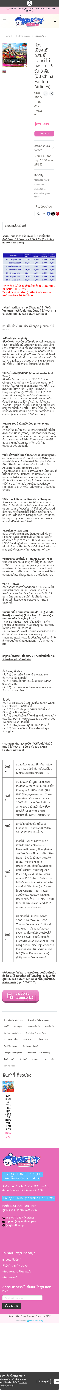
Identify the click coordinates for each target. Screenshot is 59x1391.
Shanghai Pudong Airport (38, 1020)
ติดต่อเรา (44, 134)
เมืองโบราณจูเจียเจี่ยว (12, 1033)
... (14, 36)
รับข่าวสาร (12, 1305)
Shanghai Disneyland (13, 1052)
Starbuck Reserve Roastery (38, 1052)
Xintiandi (35, 1059)
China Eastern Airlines (13, 1020)
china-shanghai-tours (27, 36)
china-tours (40, 189)
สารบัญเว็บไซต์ (11, 1259)
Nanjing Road (9, 1065)
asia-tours (39, 184)
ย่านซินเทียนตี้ (9, 1059)
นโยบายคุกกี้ (8, 1385)
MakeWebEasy (36, 1320)
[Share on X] (53, 214)
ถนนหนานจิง (49, 1059)
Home (7, 36)
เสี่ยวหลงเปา (43, 1039)
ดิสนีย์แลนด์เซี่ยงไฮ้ (30, 1046)
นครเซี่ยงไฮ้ (49, 1026)
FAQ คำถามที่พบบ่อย (15, 1265)
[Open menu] (5, 21)
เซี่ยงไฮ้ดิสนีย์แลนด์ (11, 1046)
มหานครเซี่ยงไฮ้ (34, 1026)
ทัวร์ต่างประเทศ (42, 180)
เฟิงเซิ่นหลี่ (23, 1059)
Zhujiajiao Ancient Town (36, 1033)
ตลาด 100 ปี (28, 1039)
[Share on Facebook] (49, 214)
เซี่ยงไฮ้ (6, 1026)
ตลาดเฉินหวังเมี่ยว (11, 1039)
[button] (55, 21)
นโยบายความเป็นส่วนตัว (16, 1271)
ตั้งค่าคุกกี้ (44, 1381)
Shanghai (18, 1026)
